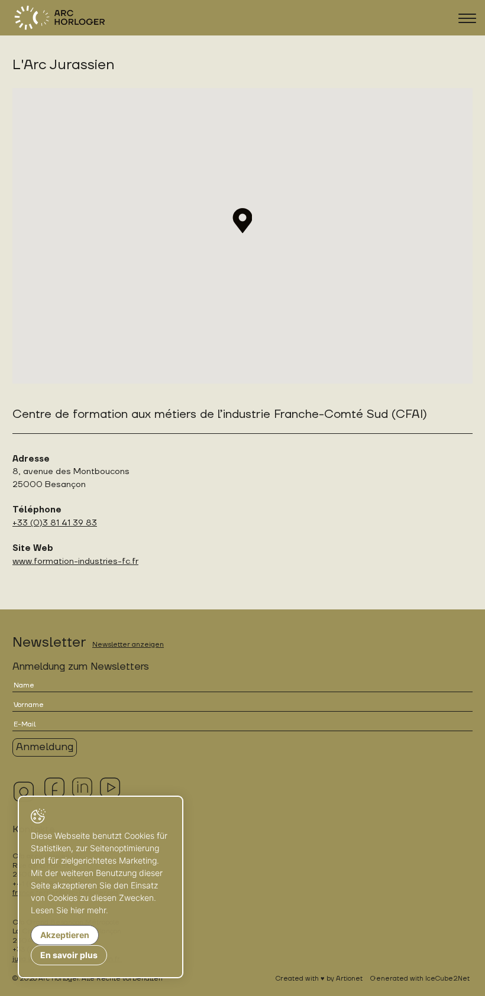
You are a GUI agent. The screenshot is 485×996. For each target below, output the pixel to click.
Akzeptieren (64, 935)
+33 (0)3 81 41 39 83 (54, 522)
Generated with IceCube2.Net (420, 978)
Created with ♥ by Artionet (319, 978)
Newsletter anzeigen (128, 644)
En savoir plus (69, 955)
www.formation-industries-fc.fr (75, 561)
